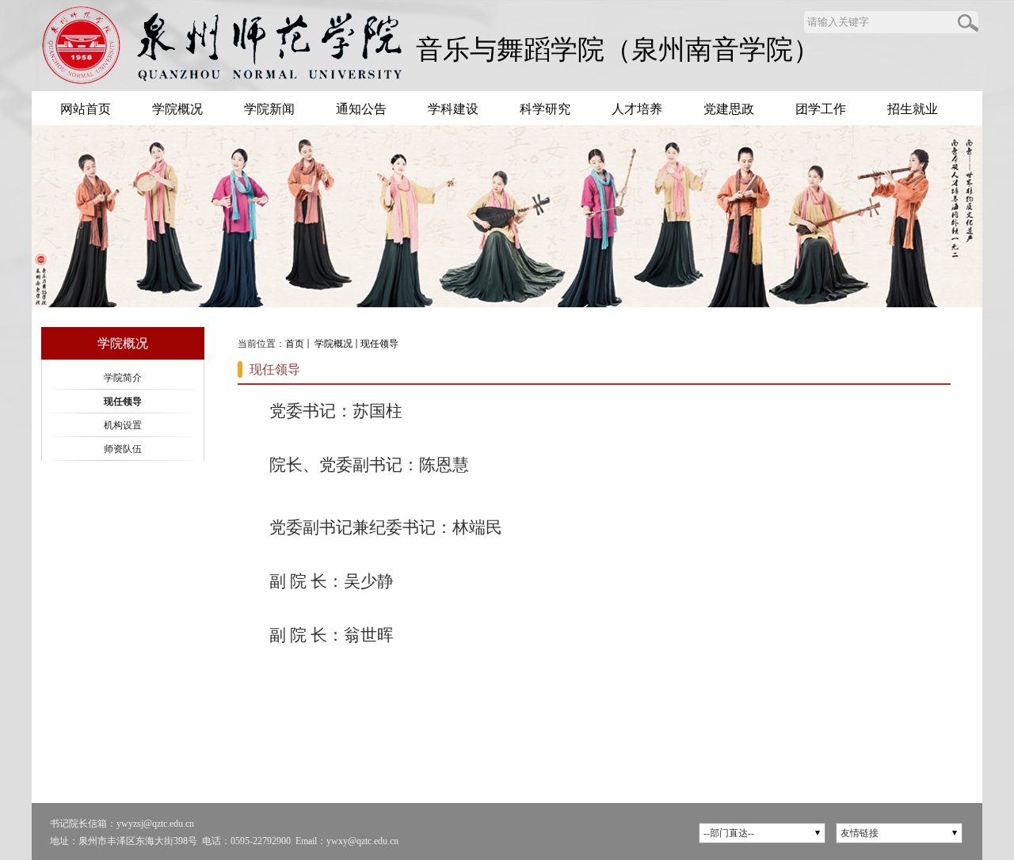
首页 (294, 343)
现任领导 (379, 343)
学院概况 (332, 343)
